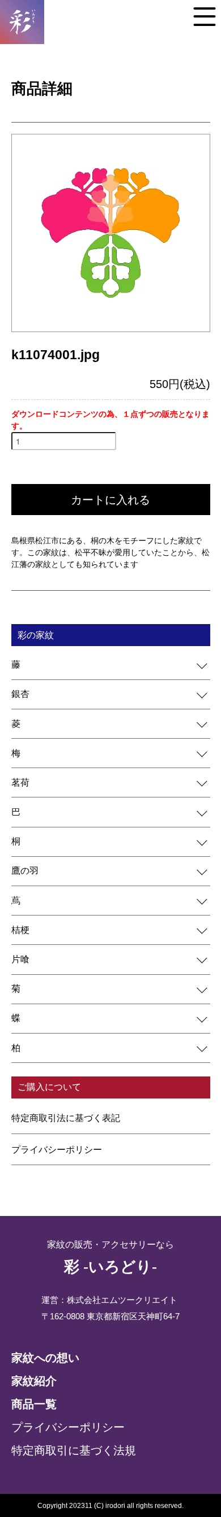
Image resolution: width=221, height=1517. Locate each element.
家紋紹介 (34, 1381)
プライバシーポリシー (56, 1149)
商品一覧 (34, 1404)
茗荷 (20, 782)
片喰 (20, 959)
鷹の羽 (25, 870)
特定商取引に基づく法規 (73, 1450)
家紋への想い (45, 1358)
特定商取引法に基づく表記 (65, 1118)
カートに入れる (110, 500)
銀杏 (20, 694)
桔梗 (20, 930)
